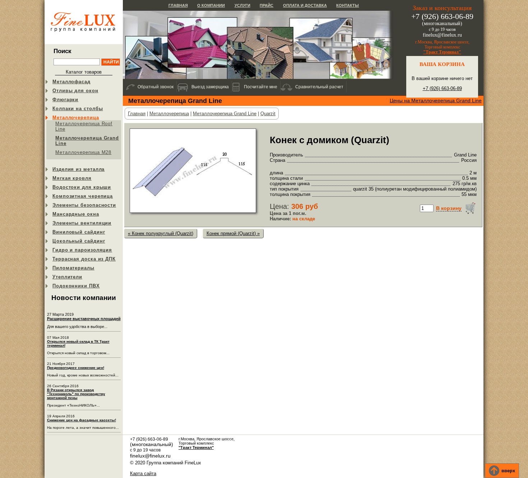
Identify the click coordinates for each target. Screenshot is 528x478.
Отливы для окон (75, 90)
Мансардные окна (75, 214)
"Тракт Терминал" (442, 52)
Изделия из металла (78, 169)
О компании (211, 5)
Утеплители (67, 277)
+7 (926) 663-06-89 (442, 88)
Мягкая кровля (72, 178)
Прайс (266, 5)
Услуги (242, 5)
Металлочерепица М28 (83, 152)
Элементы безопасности (84, 205)
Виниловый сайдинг (78, 232)
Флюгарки (65, 99)
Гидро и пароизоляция (82, 250)
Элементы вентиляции (81, 223)
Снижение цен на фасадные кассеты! (81, 420)
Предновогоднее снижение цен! (75, 368)
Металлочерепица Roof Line (83, 126)
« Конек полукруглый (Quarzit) (160, 233)
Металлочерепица (75, 117)
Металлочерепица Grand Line (87, 140)
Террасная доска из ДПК (84, 259)
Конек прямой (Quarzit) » (233, 233)
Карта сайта (143, 473)
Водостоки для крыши (81, 187)
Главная (178, 5)
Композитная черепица (82, 196)
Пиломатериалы (73, 268)
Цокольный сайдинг (78, 241)
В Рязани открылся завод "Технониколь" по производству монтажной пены (76, 394)
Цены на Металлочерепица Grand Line (436, 100)
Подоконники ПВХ (76, 286)
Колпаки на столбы (77, 108)
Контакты (347, 5)
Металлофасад (71, 81)
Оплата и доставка (305, 5)
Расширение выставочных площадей (84, 319)
